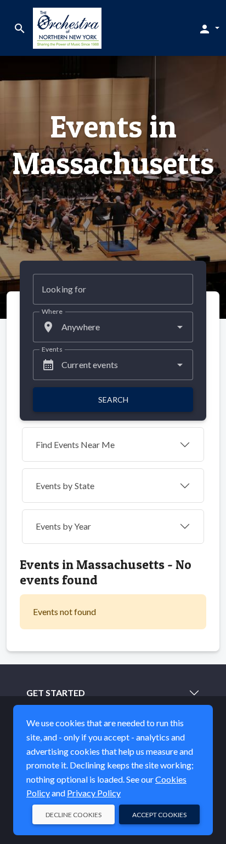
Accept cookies (159, 815)
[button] (208, 28)
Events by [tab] (65, 485)
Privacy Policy (94, 793)
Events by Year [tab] (63, 526)
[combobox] (113, 327)
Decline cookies (73, 815)
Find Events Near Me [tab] (75, 444)
